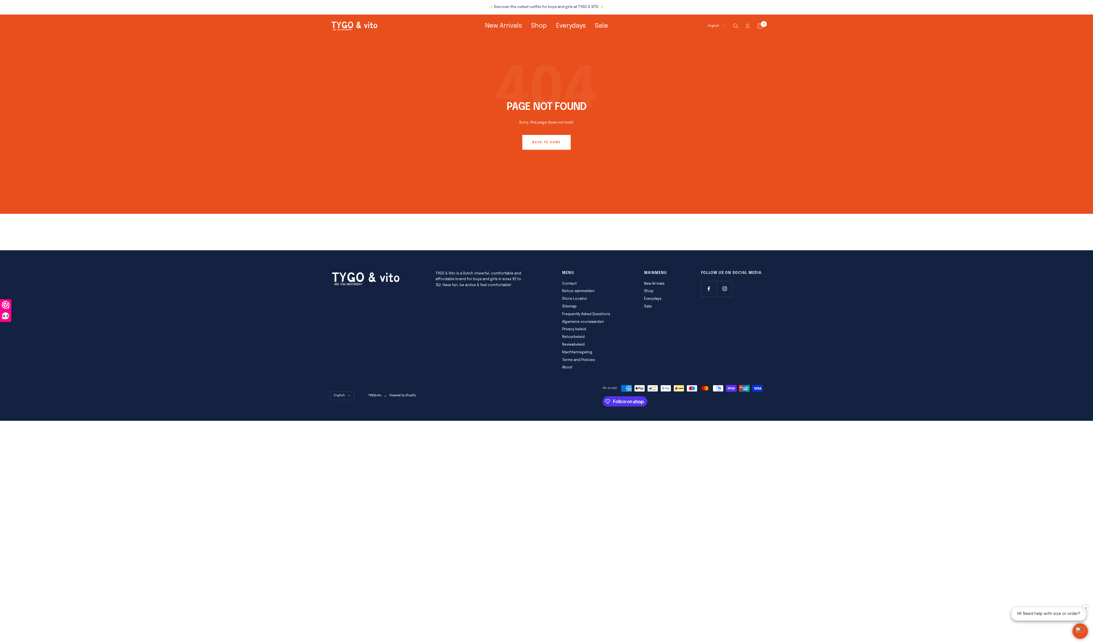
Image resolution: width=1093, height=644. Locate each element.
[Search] (735, 25)
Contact (569, 284)
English (713, 26)
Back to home (546, 142)
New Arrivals (503, 26)
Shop (539, 26)
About (567, 367)
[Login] (747, 26)
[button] (1080, 631)
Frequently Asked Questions (586, 314)
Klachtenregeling (577, 352)
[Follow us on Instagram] (724, 289)
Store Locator (574, 299)
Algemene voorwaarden (583, 322)
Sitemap (569, 306)
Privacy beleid (574, 329)
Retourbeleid (573, 337)
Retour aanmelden (578, 291)
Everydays (571, 26)
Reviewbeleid (573, 344)
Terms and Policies (578, 360)
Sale (601, 26)
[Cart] (760, 25)
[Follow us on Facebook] (709, 289)
